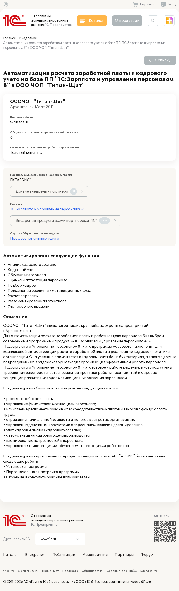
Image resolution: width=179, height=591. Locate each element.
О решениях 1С (28, 571)
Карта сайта (149, 571)
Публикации (63, 555)
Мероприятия (95, 555)
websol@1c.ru (140, 582)
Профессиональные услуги (34, 238)
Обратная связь (92, 571)
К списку (162, 60)
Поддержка (70, 571)
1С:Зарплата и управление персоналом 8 (47, 209)
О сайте (8, 571)
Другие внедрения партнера (45, 191)
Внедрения (28, 38)
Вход (172, 4)
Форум (147, 555)
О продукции (127, 21)
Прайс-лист (50, 571)
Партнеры (124, 555)
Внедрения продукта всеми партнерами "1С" (62, 220)
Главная (9, 38)
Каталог (10, 555)
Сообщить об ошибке (122, 571)
